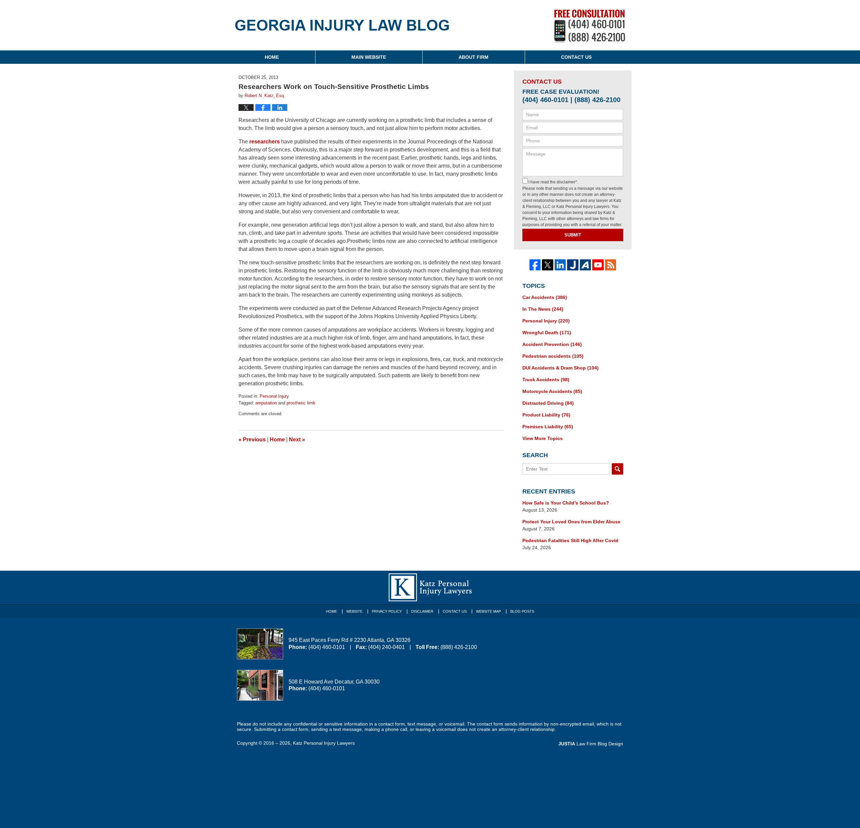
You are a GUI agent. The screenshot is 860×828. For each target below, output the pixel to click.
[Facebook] (535, 265)
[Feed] (610, 265)
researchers (264, 141)
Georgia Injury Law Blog (342, 30)
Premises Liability (547, 426)
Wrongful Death (546, 332)
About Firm (473, 57)
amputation (266, 402)
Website (354, 611)
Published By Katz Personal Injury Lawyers (589, 26)
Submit (572, 234)
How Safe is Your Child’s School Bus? (565, 503)
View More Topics (542, 438)
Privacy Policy (387, 611)
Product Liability (546, 415)
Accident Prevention (552, 344)
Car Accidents (544, 297)
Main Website (368, 57)
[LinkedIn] (560, 265)
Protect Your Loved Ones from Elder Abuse (571, 521)
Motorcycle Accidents (552, 391)
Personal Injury (274, 396)
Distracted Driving (548, 403)
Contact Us (576, 57)
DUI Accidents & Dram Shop (560, 368)
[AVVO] (585, 265)
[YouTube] (598, 265)
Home (272, 57)
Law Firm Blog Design (590, 743)
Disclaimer (422, 611)
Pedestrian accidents (553, 356)
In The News (542, 309)
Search (617, 469)
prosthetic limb (301, 402)
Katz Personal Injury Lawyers (324, 743)
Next (297, 439)
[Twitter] (547, 265)
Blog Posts (522, 611)
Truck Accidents (545, 379)
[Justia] (572, 265)
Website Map (488, 611)
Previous (252, 439)
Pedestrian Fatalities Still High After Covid (570, 540)
